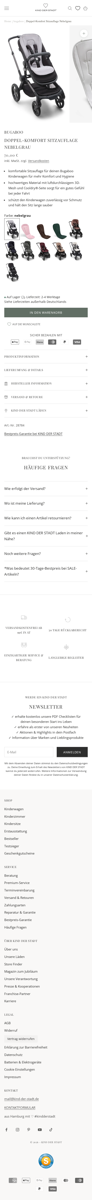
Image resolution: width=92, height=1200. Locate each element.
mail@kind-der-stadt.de (21, 1099)
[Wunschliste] (78, 8)
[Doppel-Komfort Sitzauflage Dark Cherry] (44, 250)
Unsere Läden (14, 957)
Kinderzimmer (14, 816)
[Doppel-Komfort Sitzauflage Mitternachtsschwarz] (12, 271)
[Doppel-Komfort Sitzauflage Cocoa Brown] (44, 229)
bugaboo (13, 132)
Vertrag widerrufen (21, 1039)
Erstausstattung (15, 831)
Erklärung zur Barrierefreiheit (25, 1047)
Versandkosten (38, 161)
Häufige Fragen (15, 927)
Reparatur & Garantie (20, 912)
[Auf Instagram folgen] (17, 1130)
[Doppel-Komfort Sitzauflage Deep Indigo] (12, 250)
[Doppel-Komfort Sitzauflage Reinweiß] (75, 250)
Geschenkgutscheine (19, 853)
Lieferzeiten (21, 302)
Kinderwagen (14, 809)
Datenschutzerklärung (65, 774)
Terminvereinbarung (19, 890)
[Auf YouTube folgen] (40, 1130)
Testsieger (11, 846)
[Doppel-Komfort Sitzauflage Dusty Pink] (76, 229)
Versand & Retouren (19, 897)
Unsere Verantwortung (21, 979)
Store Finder (13, 964)
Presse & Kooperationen (22, 986)
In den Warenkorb (46, 312)
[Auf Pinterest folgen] (29, 1130)
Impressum (12, 1077)
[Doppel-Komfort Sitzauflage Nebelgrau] (12, 229)
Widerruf (10, 1030)
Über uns (11, 949)
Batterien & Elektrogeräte (22, 1062)
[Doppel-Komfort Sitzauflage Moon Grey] (28, 250)
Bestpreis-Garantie (18, 920)
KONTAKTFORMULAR (19, 1107)
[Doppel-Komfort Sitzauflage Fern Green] (60, 229)
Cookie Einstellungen (19, 1069)
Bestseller (11, 838)
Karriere (10, 1001)
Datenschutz (13, 1055)
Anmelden (72, 752)
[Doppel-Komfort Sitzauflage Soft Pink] (28, 229)
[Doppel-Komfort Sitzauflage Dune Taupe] (60, 250)
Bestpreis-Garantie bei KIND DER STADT (33, 434)
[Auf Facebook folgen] (6, 1130)
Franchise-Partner (17, 994)
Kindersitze (12, 824)
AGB (7, 1023)
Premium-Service (17, 883)
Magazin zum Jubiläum (21, 971)
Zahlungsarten (14, 905)
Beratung (11, 875)
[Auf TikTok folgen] (51, 1130)
